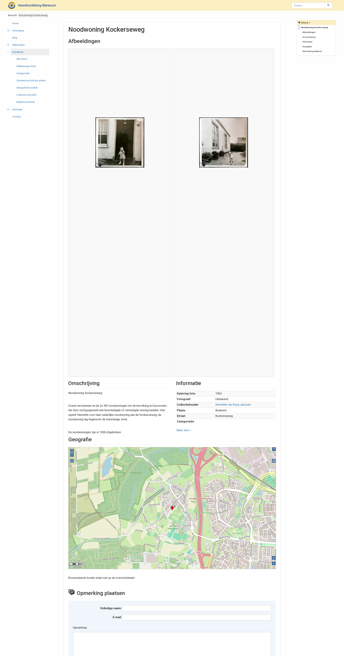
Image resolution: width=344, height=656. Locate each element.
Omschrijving (309, 37)
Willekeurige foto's (26, 66)
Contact (16, 116)
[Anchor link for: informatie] (203, 382)
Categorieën (23, 73)
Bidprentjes (18, 44)
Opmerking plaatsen (312, 51)
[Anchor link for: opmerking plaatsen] (129, 592)
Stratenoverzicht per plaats (31, 80)
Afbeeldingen (309, 32)
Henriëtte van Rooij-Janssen (233, 404)
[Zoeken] (328, 5)
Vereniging (18, 30)
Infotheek (17, 109)
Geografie (307, 46)
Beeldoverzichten (25, 101)
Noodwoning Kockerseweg (314, 27)
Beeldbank (17, 52)
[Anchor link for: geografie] (94, 439)
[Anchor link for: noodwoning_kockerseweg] (148, 29)
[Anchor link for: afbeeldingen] (103, 40)
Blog (14, 37)
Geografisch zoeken (27, 87)
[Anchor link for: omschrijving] (102, 382)
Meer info (182, 430)
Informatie (307, 41)
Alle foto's (21, 58)
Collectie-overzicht (26, 94)
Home (15, 23)
